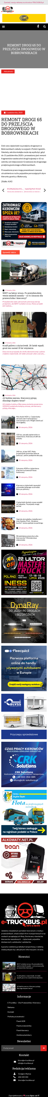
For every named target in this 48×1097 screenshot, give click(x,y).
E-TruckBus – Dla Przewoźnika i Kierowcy (24, 1003)
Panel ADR (21, 1021)
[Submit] (44, 1048)
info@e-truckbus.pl (25, 1063)
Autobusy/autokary (24, 1035)
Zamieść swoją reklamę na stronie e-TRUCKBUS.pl (24, 2)
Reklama (11, 1007)
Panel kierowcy (23, 1030)
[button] (3, 27)
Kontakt (11, 1012)
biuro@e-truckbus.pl (26, 1060)
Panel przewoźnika (24, 1026)
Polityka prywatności (16, 1016)
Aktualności (8, 71)
